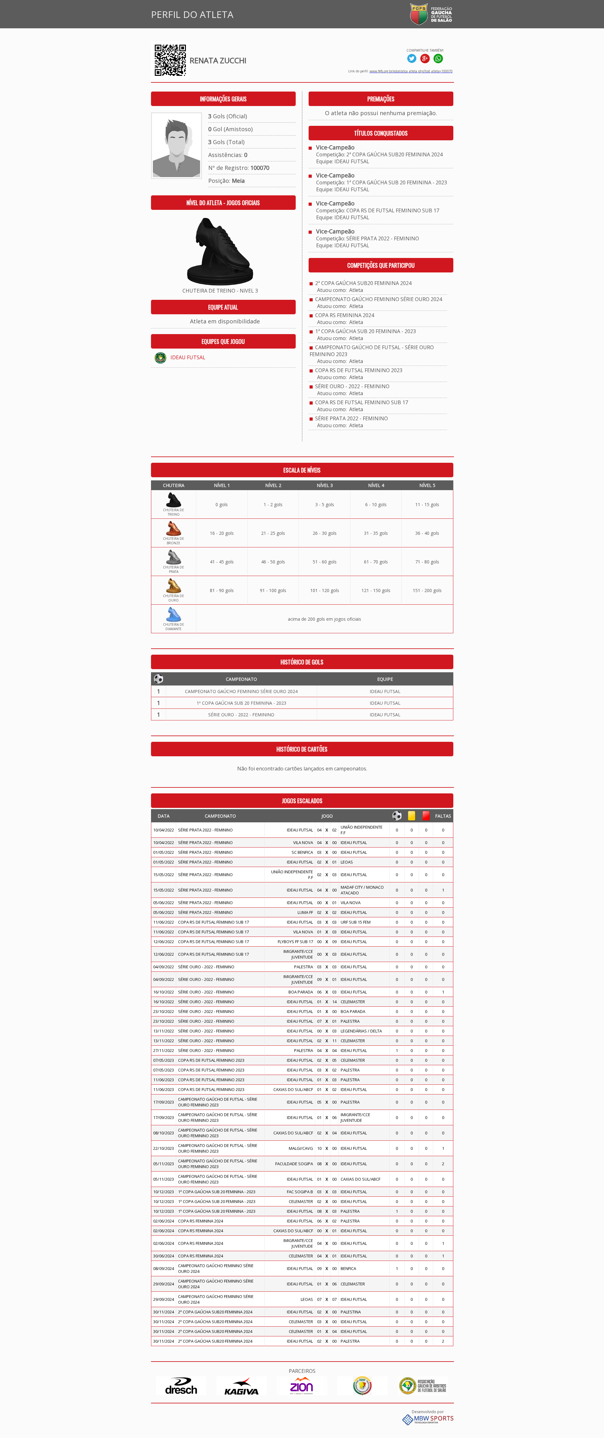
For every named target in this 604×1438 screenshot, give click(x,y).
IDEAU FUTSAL (188, 357)
